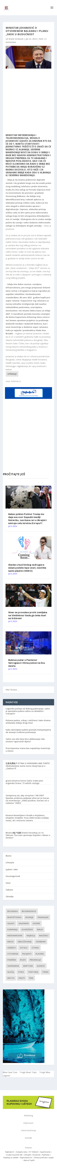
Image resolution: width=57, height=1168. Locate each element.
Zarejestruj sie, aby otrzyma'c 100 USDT (25, 795)
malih (40, 929)
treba (45, 972)
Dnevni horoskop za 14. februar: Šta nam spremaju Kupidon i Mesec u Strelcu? (28, 835)
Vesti (41, 39)
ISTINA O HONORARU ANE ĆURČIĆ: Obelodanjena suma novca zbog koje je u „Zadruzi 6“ (28, 766)
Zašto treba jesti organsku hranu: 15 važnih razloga (24, 781)
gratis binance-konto (16, 780)
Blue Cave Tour (10, 1072)
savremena (13, 966)
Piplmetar (46, 1155)
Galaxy (11, 923)
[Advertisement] (28, 101)
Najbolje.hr (9, 1152)
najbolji (31, 935)
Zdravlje (9, 896)
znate (21, 978)
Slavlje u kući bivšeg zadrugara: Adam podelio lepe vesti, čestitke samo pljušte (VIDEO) (27, 568)
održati (11, 947)
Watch (10, 978)
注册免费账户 (11, 763)
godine (36, 923)
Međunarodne (15, 935)
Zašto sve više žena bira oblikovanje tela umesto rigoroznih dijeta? (25, 740)
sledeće (41, 966)
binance (9, 815)
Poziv (23, 959)
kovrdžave (27, 929)
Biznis (8, 855)
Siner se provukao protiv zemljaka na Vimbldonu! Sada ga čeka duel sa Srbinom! (27, 615)
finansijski (43, 917)
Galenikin (24, 923)
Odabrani (41, 941)
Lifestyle (10, 862)
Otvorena (12, 953)
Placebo (40, 953)
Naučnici (43, 935)
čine (31, 978)
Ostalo (24, 947)
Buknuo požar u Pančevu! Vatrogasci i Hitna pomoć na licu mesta (26, 663)
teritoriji (33, 972)
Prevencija (35, 959)
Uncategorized (13, 876)
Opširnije (12, 374)
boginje (29, 917)
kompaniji (12, 929)
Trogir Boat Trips (28, 1072)
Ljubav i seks (12, 869)
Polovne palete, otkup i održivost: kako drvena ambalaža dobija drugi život (28, 721)
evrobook (19, 39)
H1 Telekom (33, 1152)
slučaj (10, 972)
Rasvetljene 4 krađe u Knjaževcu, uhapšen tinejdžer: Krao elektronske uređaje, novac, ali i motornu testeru (27, 818)
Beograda (12, 911)
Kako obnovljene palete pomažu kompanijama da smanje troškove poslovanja (28, 731)
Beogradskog (29, 911)
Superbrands (45, 1152)
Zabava (9, 889)
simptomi (28, 966)
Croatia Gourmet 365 (14, 1155)
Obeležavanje (25, 941)
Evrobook (36, 1155)
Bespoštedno (14, 917)
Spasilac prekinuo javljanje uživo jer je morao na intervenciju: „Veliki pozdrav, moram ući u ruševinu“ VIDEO (27, 800)
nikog (10, 941)
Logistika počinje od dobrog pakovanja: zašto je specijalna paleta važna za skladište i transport (28, 711)
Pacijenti (27, 953)
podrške (11, 959)
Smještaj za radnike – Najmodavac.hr (17, 1157)
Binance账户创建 (13, 832)
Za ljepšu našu (21, 1152)
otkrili (35, 947)
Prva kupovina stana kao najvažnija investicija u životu (28, 749)
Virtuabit (27, 1155)
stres (21, 972)
